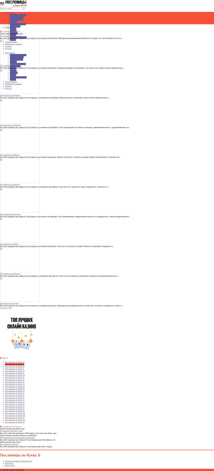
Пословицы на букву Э (14, 418)
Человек (13, 22)
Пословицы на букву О (15, 391)
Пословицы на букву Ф (15, 404)
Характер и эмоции (18, 15)
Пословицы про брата (9, 244)
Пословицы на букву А (15, 362)
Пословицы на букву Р (14, 395)
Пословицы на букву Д (14, 371)
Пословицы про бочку (9, 303)
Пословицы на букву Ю (15, 420)
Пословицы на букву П (15, 393)
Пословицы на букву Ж (15, 375)
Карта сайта (10, 466)
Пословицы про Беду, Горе (11, 431)
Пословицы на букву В (14, 367)
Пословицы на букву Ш (15, 413)
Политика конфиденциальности (18, 461)
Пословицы (10, 13)
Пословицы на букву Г (14, 369)
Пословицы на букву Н (15, 389)
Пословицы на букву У (14, 402)
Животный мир (16, 20)
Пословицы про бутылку (10, 36)
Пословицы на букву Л (14, 384)
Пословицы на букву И (15, 380)
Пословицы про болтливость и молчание (17, 438)
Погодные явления (18, 24)
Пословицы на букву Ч (14, 411)
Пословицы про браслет (10, 274)
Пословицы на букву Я (14, 422)
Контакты (9, 463)
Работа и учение (17, 17)
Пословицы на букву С (14, 398)
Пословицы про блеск (9, 444)
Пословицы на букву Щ (15, 416)
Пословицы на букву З (14, 378)
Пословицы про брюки (10, 155)
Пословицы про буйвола (10, 125)
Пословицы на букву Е (14, 373)
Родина (13, 28)
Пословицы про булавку (10, 95)
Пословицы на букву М (15, 387)
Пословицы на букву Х (15, 407)
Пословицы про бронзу (10, 184)
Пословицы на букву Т (14, 400)
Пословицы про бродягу (10, 214)
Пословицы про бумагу (10, 66)
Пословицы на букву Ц (15, 409)
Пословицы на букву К (14, 382)
